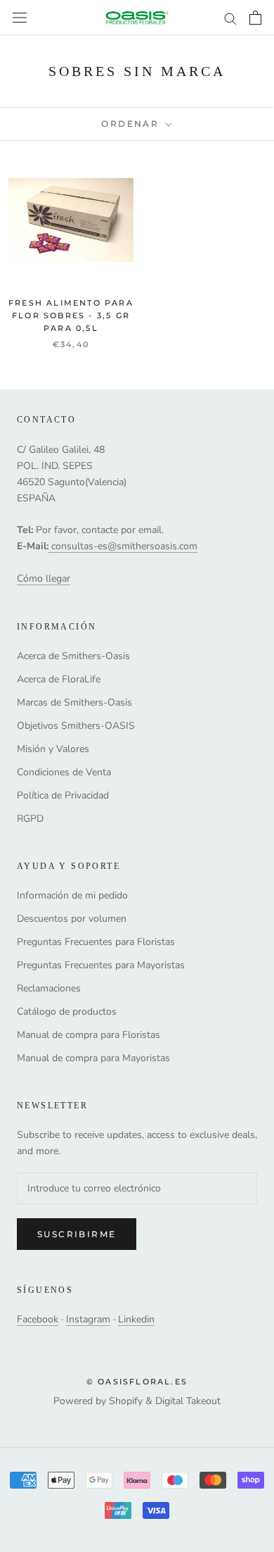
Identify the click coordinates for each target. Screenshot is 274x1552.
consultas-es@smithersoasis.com (124, 546)
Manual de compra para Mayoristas (93, 1058)
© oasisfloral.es (137, 1382)
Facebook (37, 1319)
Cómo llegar (43, 578)
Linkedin (136, 1319)
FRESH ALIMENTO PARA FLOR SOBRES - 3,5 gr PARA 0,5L (70, 315)
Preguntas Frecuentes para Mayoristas (101, 965)
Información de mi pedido (72, 895)
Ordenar (131, 123)
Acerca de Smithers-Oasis (73, 656)
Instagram (88, 1319)
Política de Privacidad (63, 795)
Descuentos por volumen (71, 918)
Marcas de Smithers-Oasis (74, 702)
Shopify (126, 1401)
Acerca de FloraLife (58, 679)
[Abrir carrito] (255, 18)
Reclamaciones (49, 988)
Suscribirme (76, 1234)
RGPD (30, 818)
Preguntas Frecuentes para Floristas (96, 942)
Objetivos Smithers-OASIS (76, 725)
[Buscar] (230, 18)
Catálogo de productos (67, 1011)
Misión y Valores (53, 749)
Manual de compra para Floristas (88, 1034)
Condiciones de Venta (64, 772)
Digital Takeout (188, 1401)
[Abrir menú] (20, 18)
